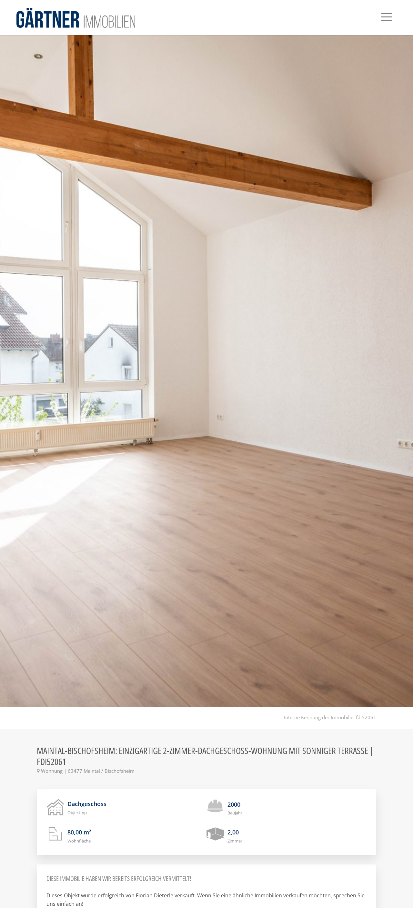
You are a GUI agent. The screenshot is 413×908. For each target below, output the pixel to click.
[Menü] (387, 17)
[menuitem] (387, 17)
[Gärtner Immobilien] (75, 17)
